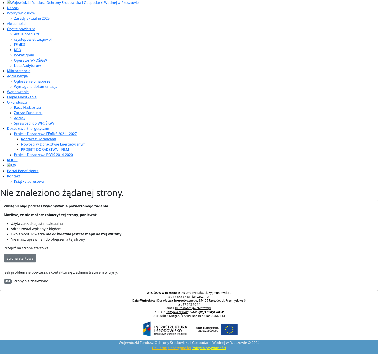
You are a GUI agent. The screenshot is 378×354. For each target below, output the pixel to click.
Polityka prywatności (209, 347)
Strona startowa (20, 258)
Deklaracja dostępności (171, 347)
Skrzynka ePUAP (177, 312)
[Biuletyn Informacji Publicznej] (11, 165)
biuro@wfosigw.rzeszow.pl (193, 308)
